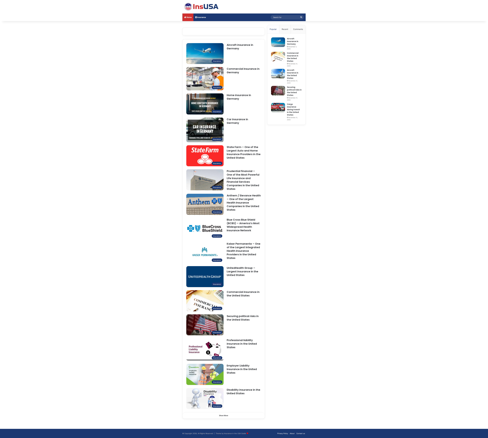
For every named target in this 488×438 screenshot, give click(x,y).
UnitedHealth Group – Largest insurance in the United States (242, 271)
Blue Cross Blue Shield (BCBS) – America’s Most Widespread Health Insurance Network (243, 225)
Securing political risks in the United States (243, 317)
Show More (223, 415)
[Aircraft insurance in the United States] (278, 73)
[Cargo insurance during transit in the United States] (278, 107)
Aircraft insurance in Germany (292, 41)
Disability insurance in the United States (243, 391)
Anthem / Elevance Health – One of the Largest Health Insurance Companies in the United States (244, 203)
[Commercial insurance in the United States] (278, 56)
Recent (285, 29)
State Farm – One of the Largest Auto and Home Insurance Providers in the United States (244, 152)
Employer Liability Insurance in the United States (242, 369)
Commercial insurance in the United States (243, 293)
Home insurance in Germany (239, 96)
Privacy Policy (282, 433)
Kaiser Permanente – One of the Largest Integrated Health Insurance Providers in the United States (243, 251)
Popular (273, 29)
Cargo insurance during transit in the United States (293, 109)
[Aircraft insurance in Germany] (278, 42)
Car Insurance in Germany (237, 121)
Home (189, 17)
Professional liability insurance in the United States (242, 343)
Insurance (201, 17)
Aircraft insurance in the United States (292, 74)
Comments (298, 29)
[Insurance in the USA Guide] (201, 7)
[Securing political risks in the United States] (278, 90)
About (292, 433)
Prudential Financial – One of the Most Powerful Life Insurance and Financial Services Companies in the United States (243, 180)
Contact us (300, 433)
